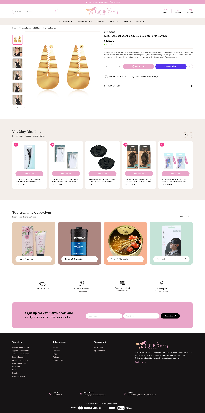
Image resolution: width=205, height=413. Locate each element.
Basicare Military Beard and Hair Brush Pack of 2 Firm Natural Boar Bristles (139, 180)
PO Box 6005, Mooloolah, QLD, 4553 (141, 395)
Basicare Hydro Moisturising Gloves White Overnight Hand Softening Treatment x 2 (65, 180)
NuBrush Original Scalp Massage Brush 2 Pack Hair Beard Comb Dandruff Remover (102, 180)
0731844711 (58, 395)
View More (184, 216)
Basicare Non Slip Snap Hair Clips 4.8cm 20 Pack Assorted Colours (174, 180)
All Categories (65, 21)
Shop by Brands (84, 21)
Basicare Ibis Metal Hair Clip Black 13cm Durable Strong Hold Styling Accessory (27, 180)
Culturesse (109, 32)
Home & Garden (18, 376)
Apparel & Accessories (20, 351)
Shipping (56, 354)
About (55, 347)
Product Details (112, 85)
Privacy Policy (58, 360)
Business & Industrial (20, 360)
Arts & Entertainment (20, 354)
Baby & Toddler (18, 357)
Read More (139, 362)
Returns (56, 357)
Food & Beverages (19, 363)
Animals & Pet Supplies (21, 347)
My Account (98, 347)
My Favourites (99, 351)
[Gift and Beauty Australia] (102, 408)
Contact (56, 351)
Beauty (15, 373)
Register (178, 13)
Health (15, 370)
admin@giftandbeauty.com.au (94, 395)
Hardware (16, 367)
